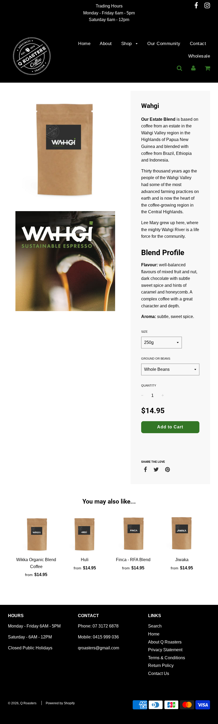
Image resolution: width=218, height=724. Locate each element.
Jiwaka (181, 559)
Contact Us (158, 673)
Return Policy (161, 665)
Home (84, 43)
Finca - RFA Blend (133, 559)
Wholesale (199, 56)
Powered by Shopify (60, 703)
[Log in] (193, 68)
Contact (198, 43)
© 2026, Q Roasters (22, 703)
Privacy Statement (165, 649)
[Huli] (85, 533)
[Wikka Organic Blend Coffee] (36, 533)
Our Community (164, 43)
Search (155, 626)
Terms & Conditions (166, 657)
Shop (127, 43)
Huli (85, 559)
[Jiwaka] (182, 533)
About (106, 43)
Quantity (148, 385)
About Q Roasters (165, 642)
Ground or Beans (155, 358)
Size (144, 331)
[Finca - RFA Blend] (133, 533)
